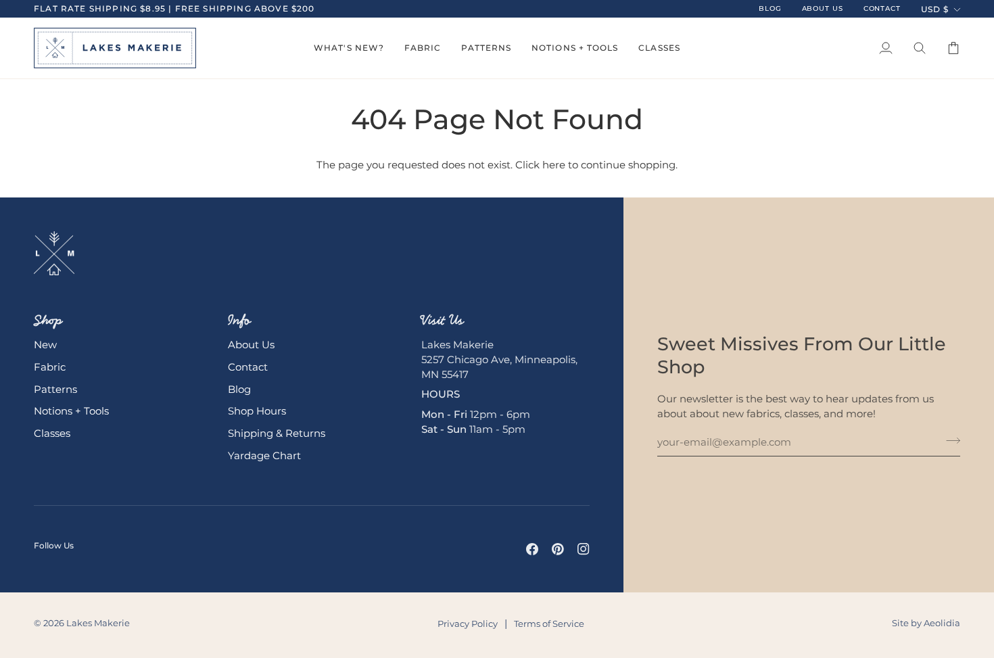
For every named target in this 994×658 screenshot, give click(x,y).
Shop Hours (257, 411)
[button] (349, 48)
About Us (251, 345)
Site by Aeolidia (926, 622)
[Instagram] (583, 549)
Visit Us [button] (442, 319)
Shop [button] (48, 319)
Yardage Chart (264, 456)
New (45, 345)
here (553, 165)
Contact (248, 367)
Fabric (50, 367)
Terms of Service (549, 623)
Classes (52, 433)
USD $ (935, 9)
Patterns (55, 389)
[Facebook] (532, 549)
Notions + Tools (71, 411)
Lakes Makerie (98, 622)
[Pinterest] (558, 549)
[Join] (949, 441)
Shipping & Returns (276, 433)
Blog (239, 389)
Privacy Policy (467, 623)
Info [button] (239, 319)
